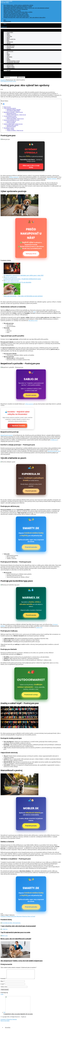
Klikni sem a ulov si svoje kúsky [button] (31, 166)
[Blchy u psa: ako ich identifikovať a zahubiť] (4, 935)
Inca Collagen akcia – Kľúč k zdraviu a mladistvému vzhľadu (18, 5)
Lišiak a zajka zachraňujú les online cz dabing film (16, 13)
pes (34, 311)
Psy (7, 52)
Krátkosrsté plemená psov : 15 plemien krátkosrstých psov (22, 279)
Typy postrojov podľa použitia (13, 110)
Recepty (6, 69)
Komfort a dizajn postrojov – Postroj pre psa (16, 114)
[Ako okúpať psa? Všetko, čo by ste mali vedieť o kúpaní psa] (15, 957)
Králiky (8, 59)
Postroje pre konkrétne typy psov (11, 120)
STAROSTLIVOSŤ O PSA (9, 81)
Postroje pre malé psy (11, 121)
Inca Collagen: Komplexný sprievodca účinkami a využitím (18, 6)
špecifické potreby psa (54, 451)
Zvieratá (6, 50)
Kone (8, 58)
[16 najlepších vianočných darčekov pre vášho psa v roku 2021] (12, 273)
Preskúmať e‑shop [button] (31, 695)
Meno (2, 981)
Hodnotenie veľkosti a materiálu (13, 109)
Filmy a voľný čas (11, 39)
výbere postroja (29, 404)
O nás (5, 73)
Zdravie (8, 43)
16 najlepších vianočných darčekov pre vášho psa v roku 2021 (23, 275)
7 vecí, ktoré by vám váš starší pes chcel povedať (18, 926)
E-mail (3, 984)
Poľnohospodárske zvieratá (13, 61)
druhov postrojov (14, 177)
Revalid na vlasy (33, 320)
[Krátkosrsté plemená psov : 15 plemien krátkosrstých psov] (10, 277)
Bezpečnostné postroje (11, 113)
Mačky (8, 54)
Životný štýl (6, 31)
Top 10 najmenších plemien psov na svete (15, 932)
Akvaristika (9, 56)
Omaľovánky (10, 32)
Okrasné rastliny (10, 66)
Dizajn (8, 37)
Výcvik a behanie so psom (10, 116)
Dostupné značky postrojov (12, 125)
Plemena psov (10, 51)
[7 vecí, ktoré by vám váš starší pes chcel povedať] (11, 922)
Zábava (8, 35)
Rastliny (6, 63)
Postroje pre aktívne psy (12, 117)
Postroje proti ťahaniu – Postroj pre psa (15, 118)
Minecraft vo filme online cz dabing (12, 10)
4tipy (5, 20)
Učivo (5, 44)
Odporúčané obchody (11, 126)
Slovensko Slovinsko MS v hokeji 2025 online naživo (16, 16)
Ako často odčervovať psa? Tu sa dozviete (17, 282)
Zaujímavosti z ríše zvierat (13, 62)
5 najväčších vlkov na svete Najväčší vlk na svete (18, 1014)
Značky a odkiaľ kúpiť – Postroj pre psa (13, 124)
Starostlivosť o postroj (9, 127)
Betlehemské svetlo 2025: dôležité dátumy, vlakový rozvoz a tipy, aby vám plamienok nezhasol (26, 8)
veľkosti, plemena (52, 178)
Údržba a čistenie (10, 129)
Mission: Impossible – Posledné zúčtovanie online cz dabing (18, 12)
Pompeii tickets (7, 21)
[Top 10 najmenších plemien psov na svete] (4, 929)
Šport (8, 40)
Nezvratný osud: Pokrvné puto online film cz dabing (16, 14)
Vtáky (8, 55)
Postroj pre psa (7, 106)
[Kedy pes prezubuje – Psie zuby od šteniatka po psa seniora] (12, 294)
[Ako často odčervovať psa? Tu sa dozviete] (11, 280)
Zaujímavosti (10, 41)
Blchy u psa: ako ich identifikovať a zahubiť (16, 939)
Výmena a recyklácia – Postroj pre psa (15, 130)
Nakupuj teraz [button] (31, 254)
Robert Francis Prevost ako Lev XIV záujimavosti (16, 9)
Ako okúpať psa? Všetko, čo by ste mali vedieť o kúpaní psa (21, 961)
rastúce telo (39, 627)
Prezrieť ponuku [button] (31, 395)
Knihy (8, 33)
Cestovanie (9, 36)
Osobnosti (6, 71)
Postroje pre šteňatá (11, 122)
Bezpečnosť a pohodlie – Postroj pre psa (13, 112)
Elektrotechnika (10, 47)
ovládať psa (54, 440)
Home (2, 80)
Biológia (9, 48)
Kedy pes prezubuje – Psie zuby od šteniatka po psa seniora (23, 296)
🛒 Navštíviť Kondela (17, 425)
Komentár (3, 978)
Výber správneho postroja (10, 108)
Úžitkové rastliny (11, 67)
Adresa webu (4, 986)
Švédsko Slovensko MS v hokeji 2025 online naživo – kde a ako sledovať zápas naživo (24, 17)
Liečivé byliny (10, 65)
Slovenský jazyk (11, 46)
